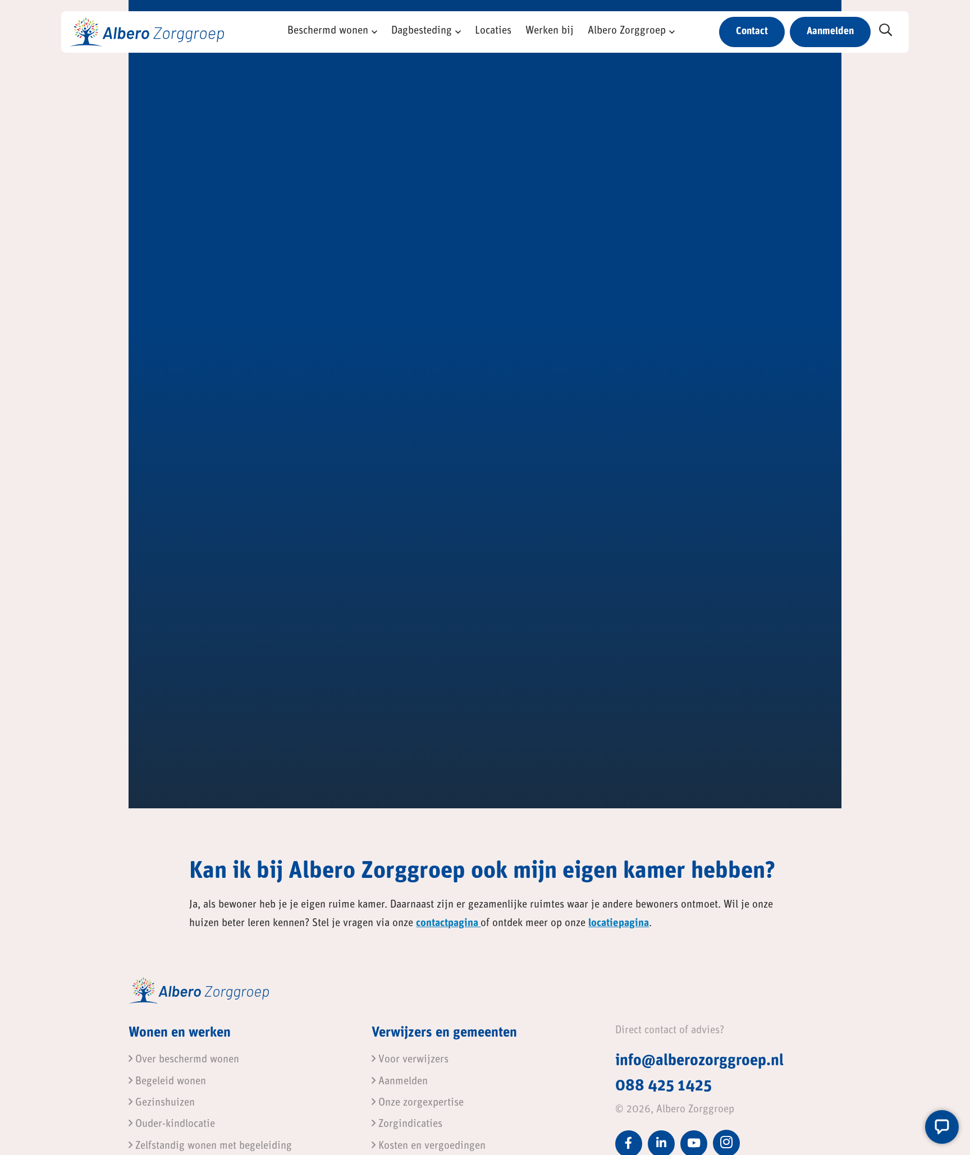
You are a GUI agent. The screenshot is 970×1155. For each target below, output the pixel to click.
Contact (752, 32)
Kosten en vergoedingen (431, 1146)
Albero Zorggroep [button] (627, 31)
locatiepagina (618, 923)
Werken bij (549, 31)
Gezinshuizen (163, 1103)
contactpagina (448, 923)
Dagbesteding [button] (421, 31)
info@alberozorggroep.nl (699, 1061)
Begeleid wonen (169, 1081)
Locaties (493, 31)
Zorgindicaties (409, 1124)
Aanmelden (830, 32)
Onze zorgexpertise (420, 1103)
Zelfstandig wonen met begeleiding (212, 1146)
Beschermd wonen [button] (327, 31)
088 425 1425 (663, 1086)
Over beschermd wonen (185, 1060)
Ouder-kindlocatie (173, 1124)
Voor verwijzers (412, 1060)
